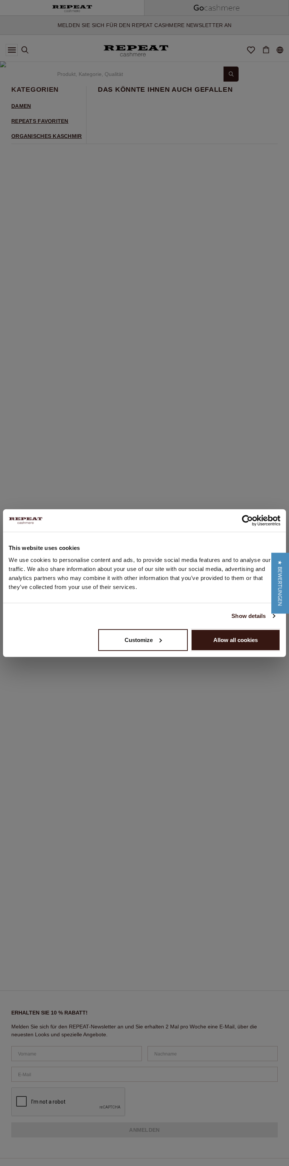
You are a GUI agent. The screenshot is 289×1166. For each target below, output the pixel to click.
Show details (248, 616)
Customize (139, 639)
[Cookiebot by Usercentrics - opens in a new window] (247, 520)
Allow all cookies (235, 639)
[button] (280, 583)
